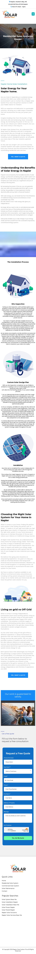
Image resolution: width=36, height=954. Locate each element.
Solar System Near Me (9, 899)
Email (6, 776)
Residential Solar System (10, 883)
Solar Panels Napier (8, 910)
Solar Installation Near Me (10, 905)
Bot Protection (7, 825)
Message (6, 811)
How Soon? (7, 767)
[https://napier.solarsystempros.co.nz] (9, 14)
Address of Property (9, 802)
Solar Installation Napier (10, 902)
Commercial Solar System (10, 886)
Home (4, 880)
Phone (6, 785)
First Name (7, 794)
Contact (4, 891)
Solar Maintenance (8, 888)
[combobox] (18, 762)
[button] (33, 14)
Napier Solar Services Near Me (12, 915)
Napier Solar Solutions (9, 912)
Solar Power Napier (8, 907)
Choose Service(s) (8, 758)
